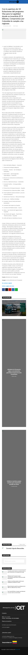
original (10, 283)
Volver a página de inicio (8, 286)
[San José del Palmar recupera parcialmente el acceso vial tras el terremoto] (4, 593)
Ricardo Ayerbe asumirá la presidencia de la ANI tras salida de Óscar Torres (16, 587)
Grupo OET (17, 649)
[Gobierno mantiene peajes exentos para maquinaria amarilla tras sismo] (4, 583)
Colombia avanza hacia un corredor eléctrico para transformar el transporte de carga (14, 307)
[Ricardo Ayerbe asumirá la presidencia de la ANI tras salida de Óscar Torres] (4, 588)
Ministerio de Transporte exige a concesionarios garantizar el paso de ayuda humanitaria (14, 372)
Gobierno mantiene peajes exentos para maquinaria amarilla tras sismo (14, 483)
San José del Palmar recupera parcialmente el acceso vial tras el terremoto (16, 592)
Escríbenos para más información (9, 625)
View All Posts (22, 544)
